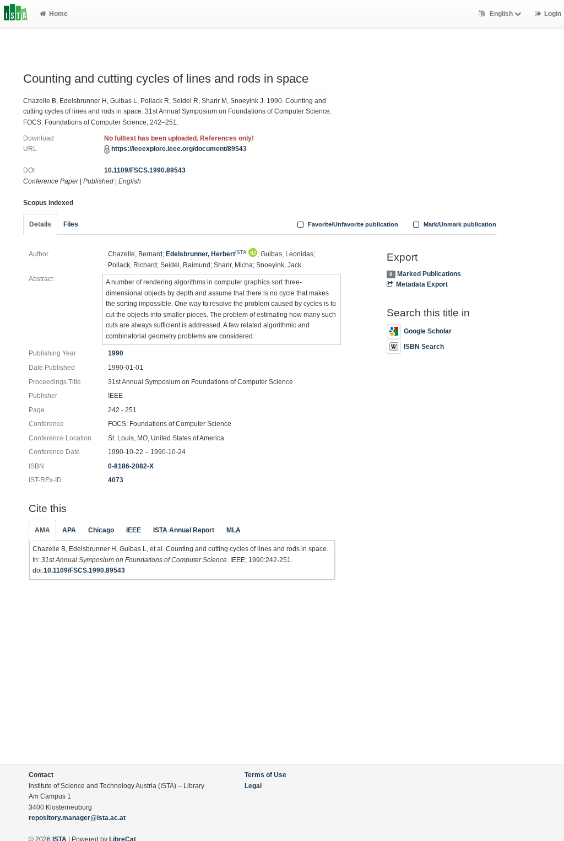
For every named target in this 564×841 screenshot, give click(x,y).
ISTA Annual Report (183, 530)
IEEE (133, 530)
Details (40, 224)
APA (69, 530)
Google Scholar (428, 331)
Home (58, 14)
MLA (233, 530)
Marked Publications (429, 274)
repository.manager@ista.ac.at (77, 818)
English (501, 14)
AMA (42, 530)
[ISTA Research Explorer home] (15, 14)
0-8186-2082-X (131, 466)
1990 (115, 353)
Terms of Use (265, 775)
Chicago (101, 530)
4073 (115, 480)
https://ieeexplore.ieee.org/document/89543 (179, 149)
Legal (253, 786)
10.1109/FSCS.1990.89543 (145, 170)
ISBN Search (424, 347)
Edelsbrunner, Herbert (206, 254)
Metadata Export (422, 284)
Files (70, 224)
